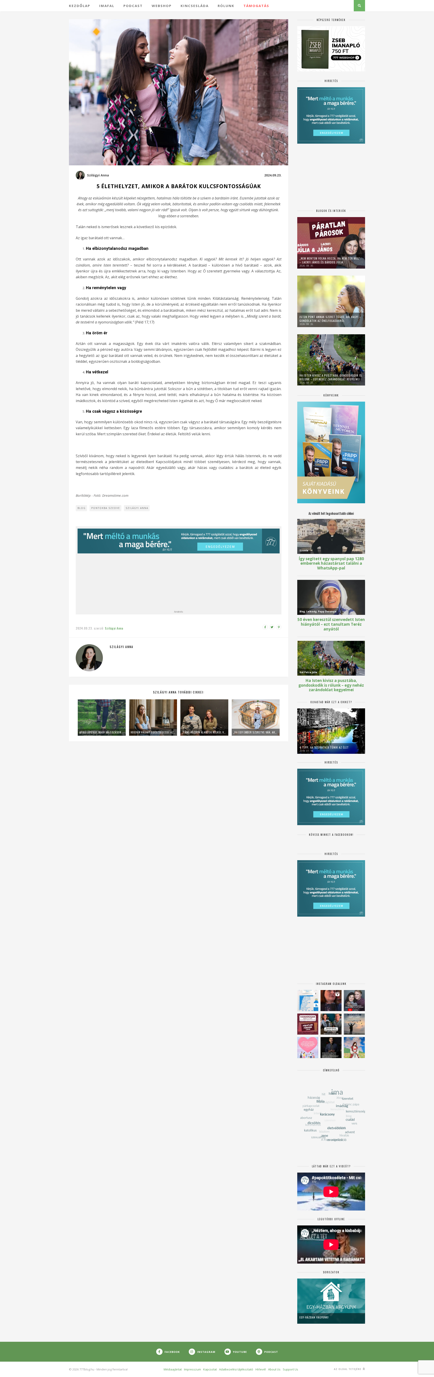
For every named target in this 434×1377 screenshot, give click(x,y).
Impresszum (192, 1369)
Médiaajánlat (173, 1369)
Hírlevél (260, 1369)
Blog (82, 508)
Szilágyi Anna (98, 175)
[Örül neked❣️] (354, 1024)
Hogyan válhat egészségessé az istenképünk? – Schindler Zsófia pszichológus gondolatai (153, 732)
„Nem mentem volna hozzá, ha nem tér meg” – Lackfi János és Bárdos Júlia (330, 260)
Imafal (106, 5)
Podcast (133, 5)
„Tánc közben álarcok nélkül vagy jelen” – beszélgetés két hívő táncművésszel (204, 732)
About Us (274, 1369)
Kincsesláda (195, 5)
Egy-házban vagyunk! (314, 1317)
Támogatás (256, 5)
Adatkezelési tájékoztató (236, 1369)
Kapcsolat (210, 1369)
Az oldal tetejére (348, 1369)
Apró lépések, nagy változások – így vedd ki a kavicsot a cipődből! (101, 732)
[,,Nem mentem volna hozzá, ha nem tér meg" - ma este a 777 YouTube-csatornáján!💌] (354, 1000)
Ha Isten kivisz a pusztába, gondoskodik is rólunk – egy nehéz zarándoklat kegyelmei (331, 377)
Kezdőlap (79, 5)
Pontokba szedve (105, 508)
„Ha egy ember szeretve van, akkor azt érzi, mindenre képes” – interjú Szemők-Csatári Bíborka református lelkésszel (255, 732)
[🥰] (307, 1047)
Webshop (162, 5)
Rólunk (226, 5)
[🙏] (354, 1047)
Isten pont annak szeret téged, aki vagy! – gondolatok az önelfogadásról (330, 319)
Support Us (290, 1369)
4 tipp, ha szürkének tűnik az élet (324, 747)
